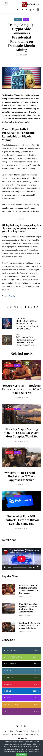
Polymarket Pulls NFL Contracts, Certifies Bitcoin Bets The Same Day (21, 519)
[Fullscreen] (38, 567)
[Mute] (34, 567)
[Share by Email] (37, 307)
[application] (21, 559)
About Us (8, 731)
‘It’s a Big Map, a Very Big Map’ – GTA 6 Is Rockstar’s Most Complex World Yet (21, 432)
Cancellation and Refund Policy (25, 734)
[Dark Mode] (34, 9)
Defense (21, 678)
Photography (21, 705)
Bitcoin (12, 296)
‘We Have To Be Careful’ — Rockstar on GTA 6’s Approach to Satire (21, 476)
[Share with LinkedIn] (31, 307)
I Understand (21, 754)
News (26, 19)
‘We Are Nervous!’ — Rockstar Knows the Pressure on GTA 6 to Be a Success (21, 389)
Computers (21, 664)
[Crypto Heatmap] (38, 9)
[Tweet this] (28, 307)
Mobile (21, 691)
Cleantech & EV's (21, 657)
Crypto (18, 19)
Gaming (9, 365)
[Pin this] (34, 307)
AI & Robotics (21, 650)
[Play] (5, 567)
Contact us (22, 738)
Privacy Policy (22, 731)
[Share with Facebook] (25, 307)
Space (21, 711)
